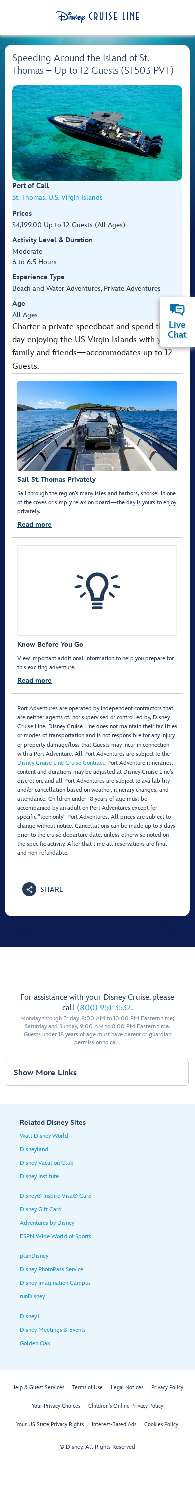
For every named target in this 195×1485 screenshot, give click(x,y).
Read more (35, 524)
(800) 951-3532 (104, 1008)
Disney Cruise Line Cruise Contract (61, 763)
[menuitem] (177, 309)
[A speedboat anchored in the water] (97, 133)
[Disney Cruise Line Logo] (97, 17)
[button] (43, 889)
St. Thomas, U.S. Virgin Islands (57, 197)
